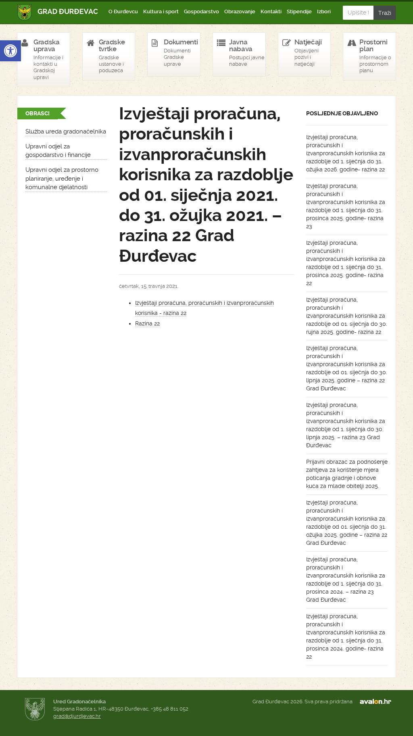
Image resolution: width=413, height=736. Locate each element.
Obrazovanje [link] (239, 11)
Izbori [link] (324, 11)
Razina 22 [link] (147, 323)
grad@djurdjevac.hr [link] (77, 716)
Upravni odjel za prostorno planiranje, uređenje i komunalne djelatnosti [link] (61, 178)
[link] (10, 50)
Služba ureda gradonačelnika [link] (65, 131)
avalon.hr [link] (378, 701)
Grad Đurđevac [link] (58, 12)
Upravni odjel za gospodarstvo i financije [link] (58, 150)
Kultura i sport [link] (161, 11)
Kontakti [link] (271, 11)
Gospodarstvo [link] (201, 11)
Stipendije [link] (299, 11)
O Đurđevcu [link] (123, 11)
